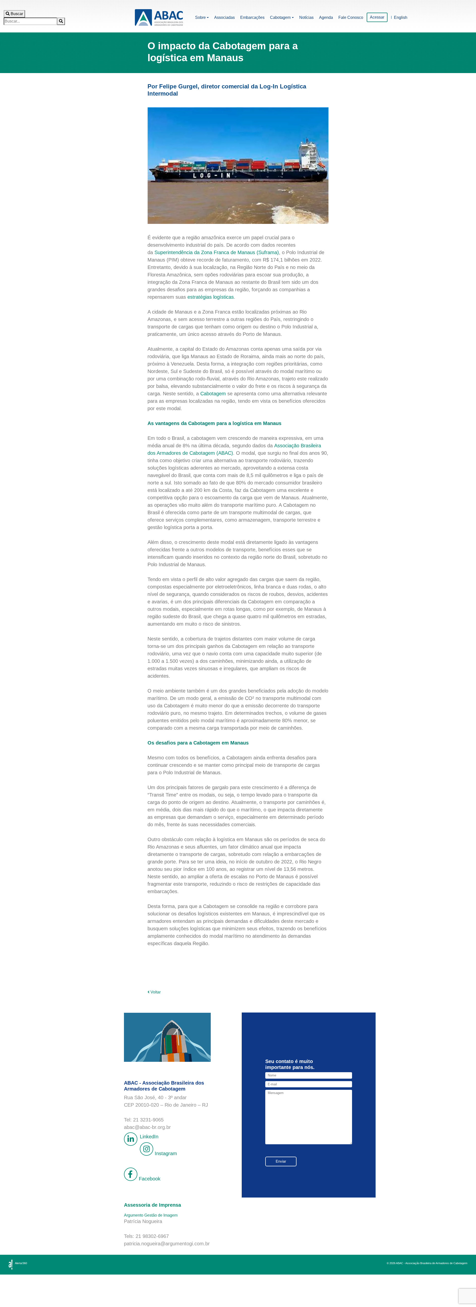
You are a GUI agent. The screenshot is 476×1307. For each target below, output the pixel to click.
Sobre (200, 17)
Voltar (155, 992)
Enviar (281, 1161)
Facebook (148, 1179)
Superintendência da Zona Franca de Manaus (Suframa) (216, 252)
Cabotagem (280, 17)
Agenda (326, 17)
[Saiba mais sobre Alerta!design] (10, 1265)
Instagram (165, 1153)
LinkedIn (149, 1136)
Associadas (224, 17)
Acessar (377, 17)
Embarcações (252, 17)
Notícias (306, 17)
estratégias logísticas (210, 297)
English (400, 17)
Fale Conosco (350, 17)
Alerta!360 (21, 1263)
